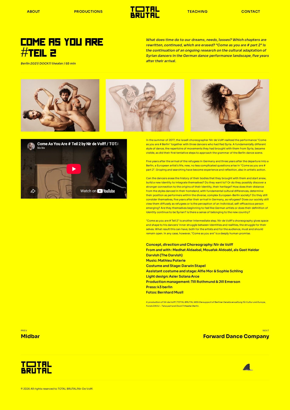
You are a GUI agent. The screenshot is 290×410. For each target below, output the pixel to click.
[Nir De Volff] (145, 12)
